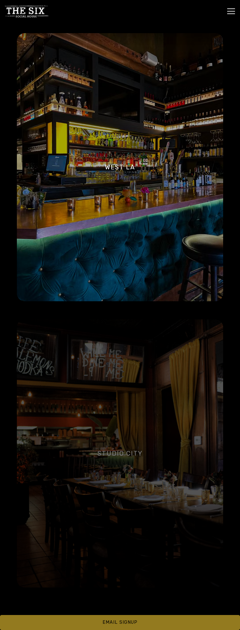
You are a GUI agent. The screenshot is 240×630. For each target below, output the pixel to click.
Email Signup (120, 622)
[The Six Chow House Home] (26, 11)
